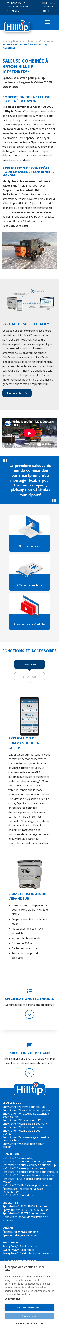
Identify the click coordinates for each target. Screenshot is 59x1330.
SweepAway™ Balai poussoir (20, 1246)
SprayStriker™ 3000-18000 (19, 1206)
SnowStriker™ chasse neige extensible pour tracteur (26, 1138)
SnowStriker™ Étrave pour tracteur (24, 1127)
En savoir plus (12, 1298)
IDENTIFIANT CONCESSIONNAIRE (17, 5)
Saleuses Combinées (40, 41)
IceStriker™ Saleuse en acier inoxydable (27, 1161)
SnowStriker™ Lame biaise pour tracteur (22, 1132)
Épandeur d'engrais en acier (20, 1235)
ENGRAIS (8, 1228)
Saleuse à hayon (27, 1158)
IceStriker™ (9, 1158)
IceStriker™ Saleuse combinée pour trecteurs (30, 1172)
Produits (18, 41)
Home (6, 41)
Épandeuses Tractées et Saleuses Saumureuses (23, 1190)
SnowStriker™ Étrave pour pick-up (24, 1107)
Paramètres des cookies (29, 1323)
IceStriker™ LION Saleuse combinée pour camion (28, 1180)
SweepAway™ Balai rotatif (18, 1250)
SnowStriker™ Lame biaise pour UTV (25, 1123)
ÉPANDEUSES (10, 1154)
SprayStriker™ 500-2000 (17, 1210)
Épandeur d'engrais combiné (20, 1232)
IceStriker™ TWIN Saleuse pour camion (27, 1185)
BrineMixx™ (10, 1217)
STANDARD (29, 664)
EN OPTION (29, 676)
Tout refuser (29, 1316)
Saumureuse (43, 1206)
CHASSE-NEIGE (11, 1102)
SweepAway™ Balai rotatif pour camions (27, 1253)
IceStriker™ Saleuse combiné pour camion (28, 1175)
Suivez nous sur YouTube (29, 624)
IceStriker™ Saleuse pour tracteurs (24, 1168)
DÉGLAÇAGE (10, 1202)
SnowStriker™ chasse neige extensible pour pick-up (26, 1115)
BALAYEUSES (10, 1242)
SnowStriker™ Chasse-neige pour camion (23, 1145)
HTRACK (14, 11)
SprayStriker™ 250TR (16, 1213)
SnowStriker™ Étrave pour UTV (22, 1120)
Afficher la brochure (29, 585)
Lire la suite (14, 393)
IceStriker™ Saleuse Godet (19, 1195)
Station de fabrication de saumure (25, 1218)
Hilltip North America (48, 5)
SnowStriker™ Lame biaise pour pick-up (27, 1110)
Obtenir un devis (29, 546)
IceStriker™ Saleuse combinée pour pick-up (29, 1165)
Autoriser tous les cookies (29, 1308)
